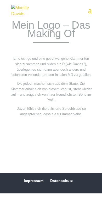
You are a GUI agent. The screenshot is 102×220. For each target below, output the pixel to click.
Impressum (33, 181)
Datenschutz (61, 181)
